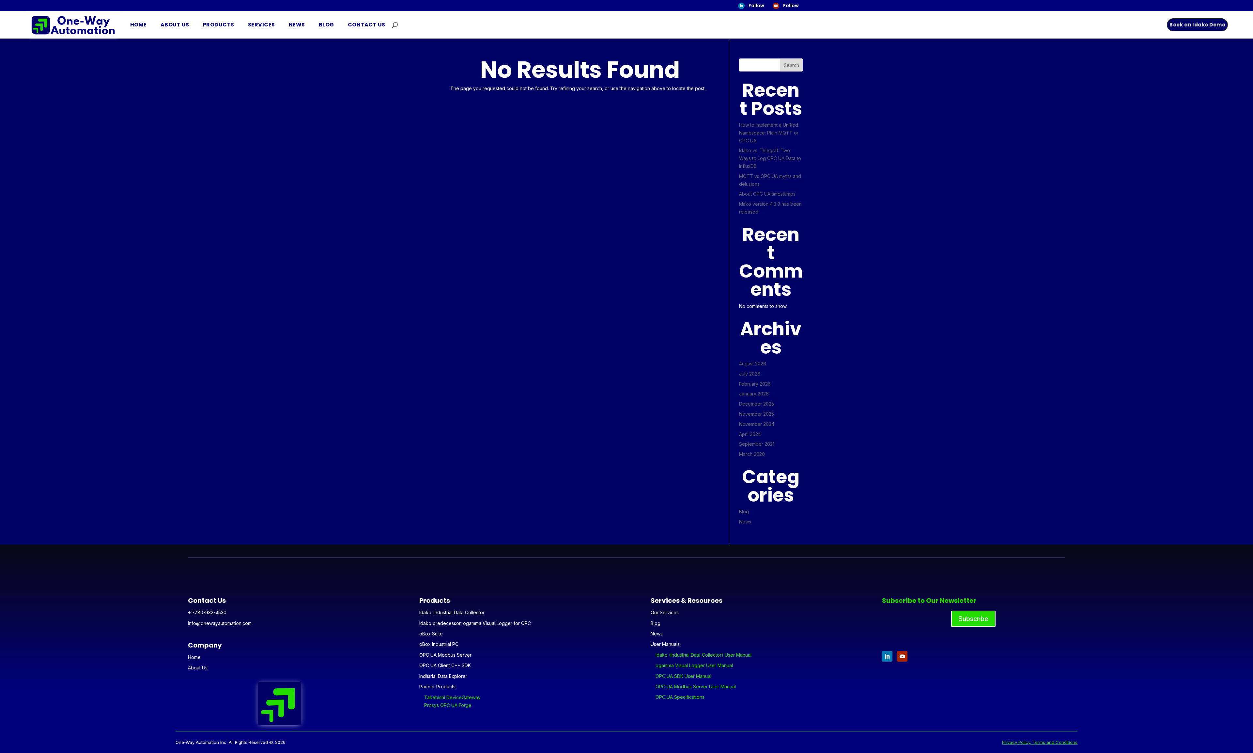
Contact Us (366, 24)
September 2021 (756, 444)
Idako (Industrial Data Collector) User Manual (703, 655)
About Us (175, 24)
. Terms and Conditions (1053, 742)
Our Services (665, 612)
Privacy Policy (1016, 742)
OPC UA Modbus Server (445, 655)
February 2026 (755, 384)
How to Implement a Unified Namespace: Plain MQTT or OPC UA (768, 132)
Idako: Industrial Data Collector (452, 612)
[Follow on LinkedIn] (741, 6)
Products (218, 24)
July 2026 (749, 373)
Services (261, 24)
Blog (326, 24)
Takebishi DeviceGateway (452, 697)
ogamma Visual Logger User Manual (694, 665)
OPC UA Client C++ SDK (445, 665)
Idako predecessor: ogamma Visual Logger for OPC (475, 623)
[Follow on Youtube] (776, 6)
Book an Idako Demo (1197, 24)
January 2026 (754, 393)
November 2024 (756, 424)
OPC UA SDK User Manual (683, 676)
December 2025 (756, 404)
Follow (756, 5)
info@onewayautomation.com (220, 623)
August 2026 (752, 363)
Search (791, 65)
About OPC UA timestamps (767, 194)
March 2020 (752, 454)
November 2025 (756, 414)
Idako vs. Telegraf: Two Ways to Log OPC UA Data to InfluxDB (770, 158)
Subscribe (973, 619)
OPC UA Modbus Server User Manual (696, 686)
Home (138, 24)
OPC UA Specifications (680, 697)
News (297, 24)
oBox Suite (431, 633)
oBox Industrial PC (438, 644)
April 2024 (750, 434)
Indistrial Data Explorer (443, 676)
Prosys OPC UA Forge (448, 705)
